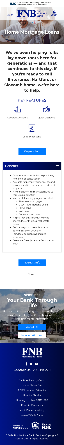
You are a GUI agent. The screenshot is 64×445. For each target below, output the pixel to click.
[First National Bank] (32, 13)
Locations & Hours (32, 335)
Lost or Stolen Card (32, 385)
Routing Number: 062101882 (32, 400)
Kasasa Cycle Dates (32, 415)
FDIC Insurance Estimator (32, 390)
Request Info (32, 151)
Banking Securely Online (32, 380)
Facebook (26, 364)
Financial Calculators (32, 405)
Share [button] (32, 274)
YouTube (37, 364)
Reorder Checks (32, 395)
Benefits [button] (11, 166)
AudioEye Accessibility (32, 410)
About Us (32, 327)
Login (54, 15)
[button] (9, 13)
